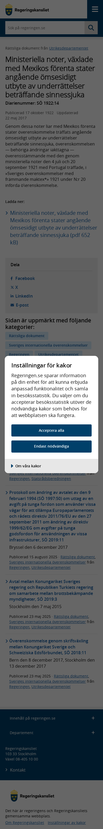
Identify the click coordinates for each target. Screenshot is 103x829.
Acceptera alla (51, 430)
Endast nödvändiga (51, 446)
